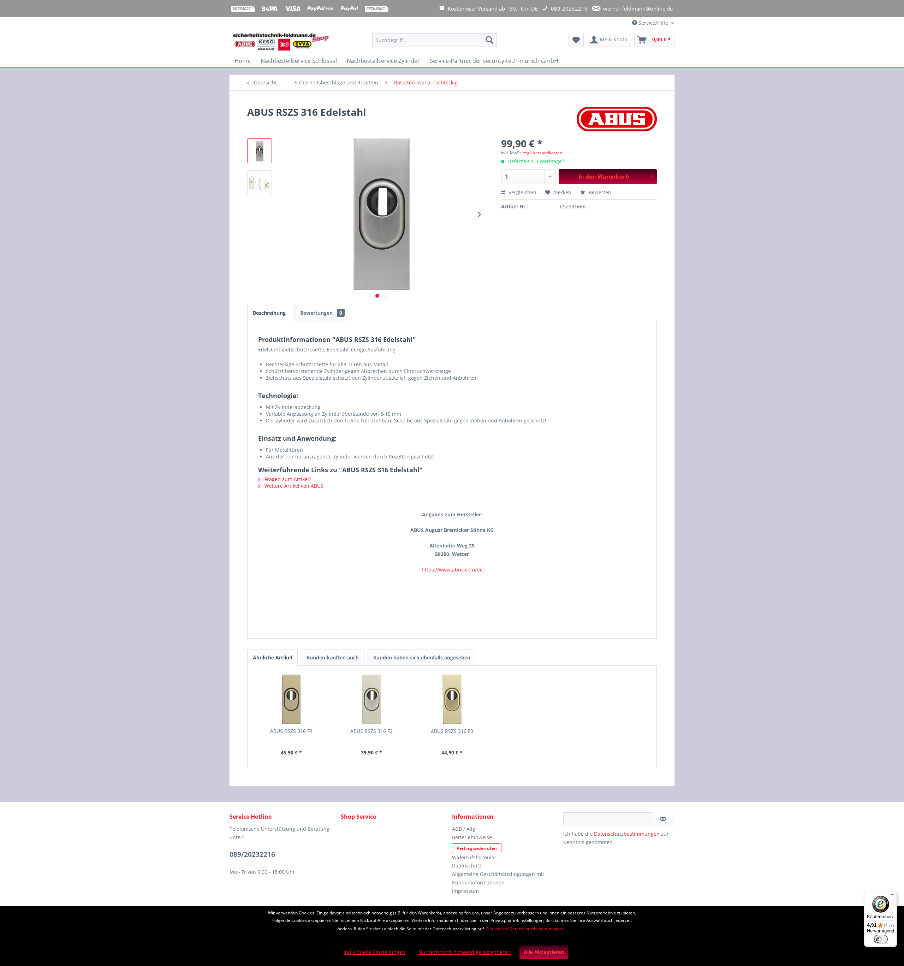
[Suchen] (489, 40)
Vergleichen (521, 192)
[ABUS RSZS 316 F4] (291, 699)
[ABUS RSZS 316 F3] (452, 699)
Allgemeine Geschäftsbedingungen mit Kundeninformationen (498, 878)
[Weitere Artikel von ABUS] (617, 119)
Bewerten (599, 192)
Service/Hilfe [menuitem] (653, 22)
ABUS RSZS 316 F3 (452, 731)
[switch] (881, 939)
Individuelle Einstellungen (374, 952)
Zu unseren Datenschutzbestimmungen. (525, 929)
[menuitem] (434, 43)
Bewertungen (321, 312)
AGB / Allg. (464, 828)
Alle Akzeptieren (544, 952)
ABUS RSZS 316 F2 (371, 731)
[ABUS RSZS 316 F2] (372, 699)
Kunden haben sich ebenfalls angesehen (421, 657)
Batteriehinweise (472, 837)
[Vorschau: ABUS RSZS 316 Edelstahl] (259, 150)
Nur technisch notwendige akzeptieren (464, 952)
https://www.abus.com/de (452, 569)
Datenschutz (467, 865)
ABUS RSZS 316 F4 (291, 731)
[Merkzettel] (576, 40)
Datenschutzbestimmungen (627, 833)
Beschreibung (269, 312)
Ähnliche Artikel (272, 657)
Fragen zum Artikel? (287, 479)
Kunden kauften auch (333, 657)
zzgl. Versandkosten (542, 153)
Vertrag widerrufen (477, 848)
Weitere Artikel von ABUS (293, 485)
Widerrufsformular (474, 857)
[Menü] (892, 896)
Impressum (465, 891)
